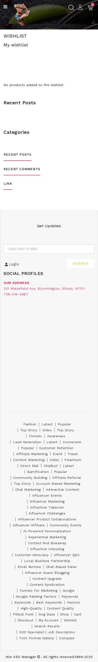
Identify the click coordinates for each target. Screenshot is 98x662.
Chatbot (51, 466)
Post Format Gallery (37, 638)
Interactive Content (62, 489)
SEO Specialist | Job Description (47, 632)
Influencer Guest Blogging (47, 573)
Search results (47, 626)
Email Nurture (29, 567)
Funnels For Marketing (39, 590)
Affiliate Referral (66, 478)
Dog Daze (47, 614)
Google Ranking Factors (36, 596)
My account (49, 620)
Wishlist (70, 620)
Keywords (70, 596)
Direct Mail (29, 466)
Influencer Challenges (47, 513)
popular (64, 424)
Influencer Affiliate (28, 525)
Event (58, 454)
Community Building (30, 478)
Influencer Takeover (47, 507)
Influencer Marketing (47, 501)
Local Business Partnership (47, 561)
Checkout (26, 620)
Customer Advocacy (32, 555)
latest (47, 424)
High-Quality (31, 608)
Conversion (72, 442)
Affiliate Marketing (32, 454)
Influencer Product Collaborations (47, 519)
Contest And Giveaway (47, 543)
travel (73, 454)
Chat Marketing (28, 489)
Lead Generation (27, 442)
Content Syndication (47, 584)
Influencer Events (47, 495)
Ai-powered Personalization (47, 531)
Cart (77, 614)
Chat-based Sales (61, 567)
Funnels (35, 436)
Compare (67, 638)
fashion (29, 424)
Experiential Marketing (47, 537)
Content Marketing (29, 460)
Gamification (38, 472)
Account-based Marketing (58, 483)
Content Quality (60, 608)
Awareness (56, 436)
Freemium (72, 460)
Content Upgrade (47, 578)
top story (28, 430)
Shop (64, 614)
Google (69, 590)
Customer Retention (56, 448)
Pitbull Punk (23, 614)
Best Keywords (49, 602)
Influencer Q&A (66, 555)
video (47, 430)
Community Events (66, 525)
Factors (73, 602)
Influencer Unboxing (47, 549)
